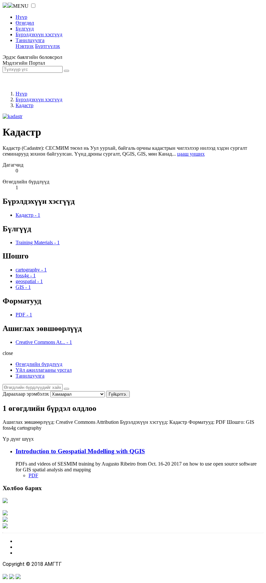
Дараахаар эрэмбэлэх (26, 394)
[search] (66, 389)
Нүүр (21, 17)
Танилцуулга (30, 40)
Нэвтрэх (25, 46)
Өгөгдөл (25, 23)
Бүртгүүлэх (47, 46)
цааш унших (191, 154)
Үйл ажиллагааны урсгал (44, 370)
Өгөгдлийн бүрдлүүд (39, 364)
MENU (21, 6)
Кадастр (24, 105)
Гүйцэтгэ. (118, 394)
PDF (33, 475)
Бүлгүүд (25, 28)
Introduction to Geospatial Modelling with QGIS (80, 451)
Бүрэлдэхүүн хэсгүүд (39, 34)
